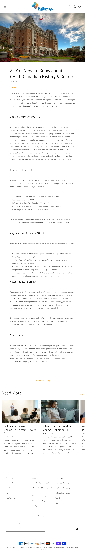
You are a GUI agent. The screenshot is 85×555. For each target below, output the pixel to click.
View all (80, 394)
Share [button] (14, 88)
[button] (4, 6)
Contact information (72, 547)
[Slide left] (37, 466)
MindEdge (33, 506)
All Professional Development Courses (41, 489)
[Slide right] (47, 466)
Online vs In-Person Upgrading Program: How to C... (20, 430)
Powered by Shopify (36, 547)
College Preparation (62, 493)
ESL (56, 503)
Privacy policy (48, 547)
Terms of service (59, 547)
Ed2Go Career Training (38, 496)
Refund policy (43, 550)
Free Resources (11, 498)
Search (8, 493)
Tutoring (58, 498)
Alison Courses (35, 511)
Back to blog (44, 380)
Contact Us (9, 483)
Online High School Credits (40, 483)
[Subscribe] (42, 529)
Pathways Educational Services (21, 547)
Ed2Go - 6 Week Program (39, 501)
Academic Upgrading (62, 488)
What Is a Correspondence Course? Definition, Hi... (58, 428)
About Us (9, 488)
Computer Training (37, 516)
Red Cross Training (62, 483)
